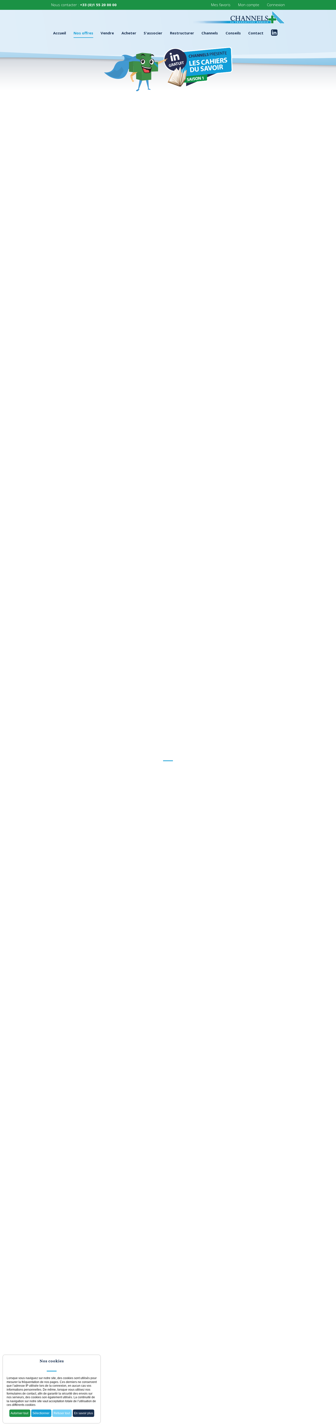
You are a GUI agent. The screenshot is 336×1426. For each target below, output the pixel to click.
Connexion (276, 4)
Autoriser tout (20, 1413)
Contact (255, 33)
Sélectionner (41, 1413)
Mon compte (248, 4)
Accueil (59, 33)
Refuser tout (62, 1413)
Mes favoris (220, 4)
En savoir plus (83, 1413)
